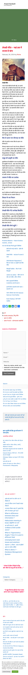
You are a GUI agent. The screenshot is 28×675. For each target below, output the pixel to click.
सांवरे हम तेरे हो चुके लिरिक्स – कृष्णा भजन (12, 396)
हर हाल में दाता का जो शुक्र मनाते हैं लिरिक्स (13, 394)
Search (5, 383)
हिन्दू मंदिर (16, 315)
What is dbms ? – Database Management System (13, 552)
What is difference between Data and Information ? (11, 515)
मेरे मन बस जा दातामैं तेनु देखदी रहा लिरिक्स (13, 392)
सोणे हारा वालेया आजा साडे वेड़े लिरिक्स (11, 406)
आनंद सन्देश (20, 4)
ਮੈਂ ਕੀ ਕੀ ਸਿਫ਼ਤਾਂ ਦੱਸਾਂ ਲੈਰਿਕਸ (10, 401)
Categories (6, 577)
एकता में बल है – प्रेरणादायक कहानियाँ (13, 321)
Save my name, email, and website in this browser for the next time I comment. (14, 367)
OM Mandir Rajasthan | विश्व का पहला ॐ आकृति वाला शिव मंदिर (15, 263)
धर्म (5, 313)
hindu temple (8, 315)
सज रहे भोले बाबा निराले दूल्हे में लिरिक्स (11, 246)
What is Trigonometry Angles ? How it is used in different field (14, 535)
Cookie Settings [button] (6, 671)
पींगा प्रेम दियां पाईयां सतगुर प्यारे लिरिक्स (12, 390)
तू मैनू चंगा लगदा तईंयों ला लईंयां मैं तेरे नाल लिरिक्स (14, 399)
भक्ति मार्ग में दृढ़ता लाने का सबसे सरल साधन (13, 625)
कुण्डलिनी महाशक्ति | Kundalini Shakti (12, 654)
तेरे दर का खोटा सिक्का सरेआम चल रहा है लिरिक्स (14, 403)
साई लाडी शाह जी (7, 461)
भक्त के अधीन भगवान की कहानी (10, 635)
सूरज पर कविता (8, 318)
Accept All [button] (15, 671)
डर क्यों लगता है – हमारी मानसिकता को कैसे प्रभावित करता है (12, 527)
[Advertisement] (14, 23)
